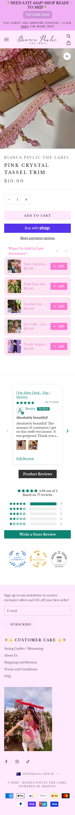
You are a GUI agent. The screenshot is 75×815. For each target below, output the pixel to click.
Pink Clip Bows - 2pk (36, 264)
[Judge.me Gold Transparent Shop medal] (38, 559)
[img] (25, 403)
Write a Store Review (37, 534)
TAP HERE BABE (38, 14)
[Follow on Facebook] (6, 761)
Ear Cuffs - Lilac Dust (36, 324)
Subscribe (20, 624)
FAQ (7, 676)
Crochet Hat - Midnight (36, 304)
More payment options (37, 238)
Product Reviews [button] (37, 474)
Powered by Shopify (37, 786)
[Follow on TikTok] (28, 761)
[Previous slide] (7, 431)
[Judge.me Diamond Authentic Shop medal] (17, 559)
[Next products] (66, 251)
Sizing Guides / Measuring (23, 648)
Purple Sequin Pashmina (36, 344)
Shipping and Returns (20, 662)
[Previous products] (57, 251)
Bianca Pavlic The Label (37, 158)
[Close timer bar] (70, 3)
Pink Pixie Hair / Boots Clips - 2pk (36, 284)
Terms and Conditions (21, 669)
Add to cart (37, 215)
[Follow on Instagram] (17, 761)
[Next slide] (67, 431)
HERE (25, 26)
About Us (11, 655)
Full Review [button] (25, 458)
